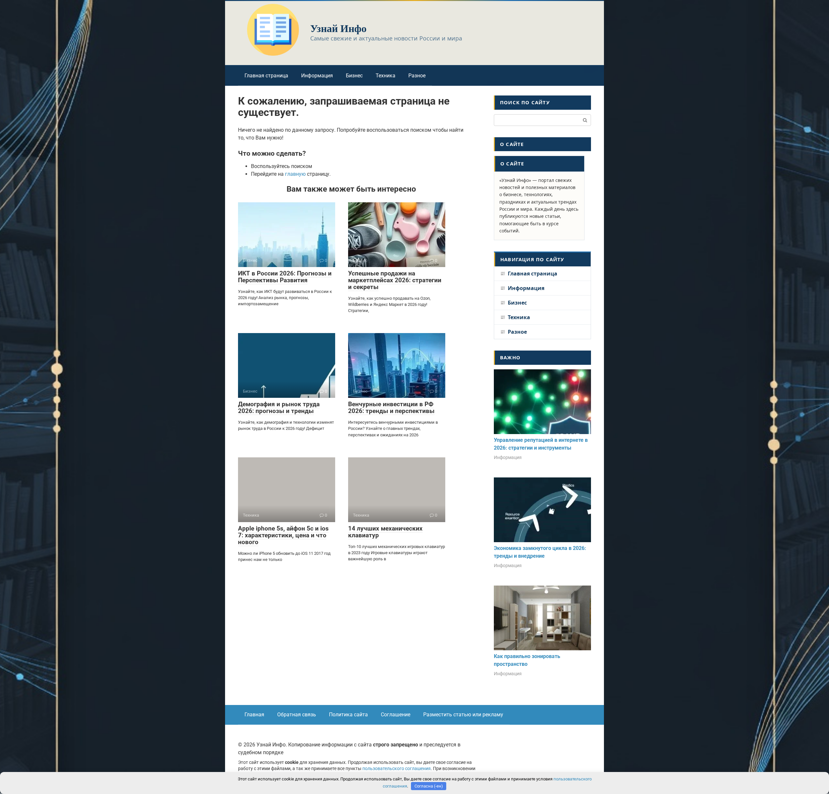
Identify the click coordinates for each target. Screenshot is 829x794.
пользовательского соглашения (396, 768)
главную (295, 174)
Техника (385, 76)
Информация (317, 76)
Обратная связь (296, 714)
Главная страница (266, 76)
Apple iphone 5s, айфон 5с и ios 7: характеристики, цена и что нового (283, 535)
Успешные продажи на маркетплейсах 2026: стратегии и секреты (394, 280)
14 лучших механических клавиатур (385, 532)
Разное (417, 76)
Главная (254, 714)
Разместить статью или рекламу (463, 714)
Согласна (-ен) (428, 786)
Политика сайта (348, 714)
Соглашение (395, 714)
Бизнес (354, 76)
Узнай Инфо (338, 28)
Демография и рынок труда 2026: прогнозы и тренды (279, 407)
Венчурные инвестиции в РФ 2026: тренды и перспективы (391, 407)
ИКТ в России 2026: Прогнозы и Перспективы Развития (285, 277)
